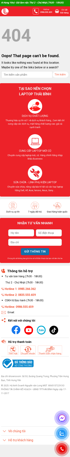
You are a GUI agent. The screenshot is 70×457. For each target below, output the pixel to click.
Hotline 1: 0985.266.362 (20, 289)
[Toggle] (4, 431)
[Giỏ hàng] (57, 11)
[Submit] (60, 74)
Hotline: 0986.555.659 (19, 307)
